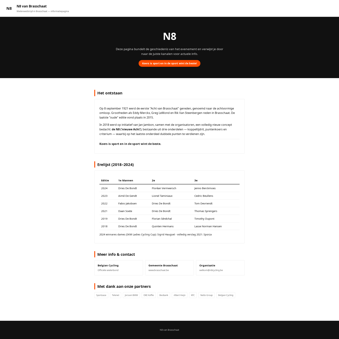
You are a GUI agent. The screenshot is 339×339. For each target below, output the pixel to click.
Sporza (208, 234)
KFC (193, 295)
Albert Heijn (179, 295)
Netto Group (206, 295)
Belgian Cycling (225, 295)
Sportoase (101, 295)
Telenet (115, 295)
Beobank (163, 295)
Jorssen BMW (131, 295)
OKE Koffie (149, 295)
